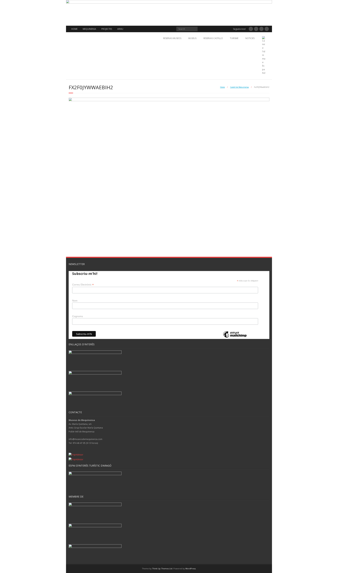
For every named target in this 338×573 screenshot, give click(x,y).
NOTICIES (250, 38)
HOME (74, 28)
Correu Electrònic (83, 284)
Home (222, 87)
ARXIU (120, 28)
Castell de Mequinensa (239, 87)
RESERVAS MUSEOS (172, 38)
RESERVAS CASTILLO (213, 38)
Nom (74, 300)
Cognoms (77, 316)
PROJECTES (106, 28)
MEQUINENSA (89, 28)
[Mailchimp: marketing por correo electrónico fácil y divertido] (234, 337)
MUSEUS (192, 38)
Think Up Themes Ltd (162, 568)
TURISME (234, 38)
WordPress (190, 568)
